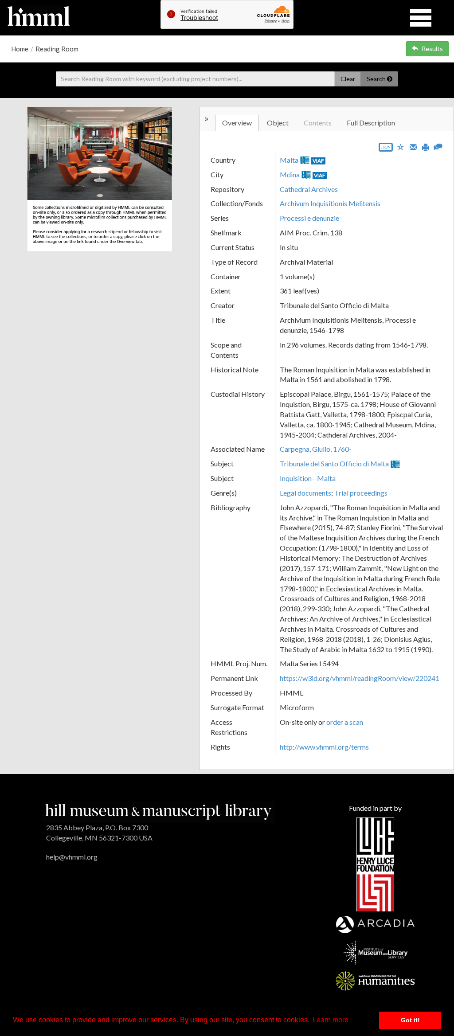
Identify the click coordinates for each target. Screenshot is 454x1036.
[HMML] (158, 810)
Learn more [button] (330, 1020)
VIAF (318, 160)
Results (432, 48)
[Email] (413, 146)
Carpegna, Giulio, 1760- (316, 449)
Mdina (290, 174)
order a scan (344, 722)
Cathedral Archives (309, 189)
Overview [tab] (237, 122)
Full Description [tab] (371, 122)
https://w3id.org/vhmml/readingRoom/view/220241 (359, 678)
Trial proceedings (360, 493)
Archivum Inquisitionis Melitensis (330, 203)
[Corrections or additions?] (438, 145)
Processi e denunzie (309, 218)
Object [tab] (278, 122)
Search (377, 78)
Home (19, 49)
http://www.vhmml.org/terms (324, 747)
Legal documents (305, 493)
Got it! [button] (410, 1020)
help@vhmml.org (72, 856)
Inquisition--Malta (308, 478)
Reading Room (56, 49)
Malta (289, 160)
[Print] (425, 146)
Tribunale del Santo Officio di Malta (334, 463)
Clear (347, 78)
